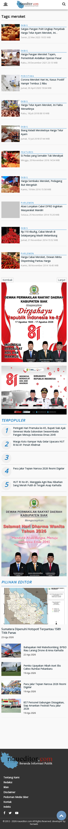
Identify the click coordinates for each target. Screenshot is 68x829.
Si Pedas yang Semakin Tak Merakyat (42, 155)
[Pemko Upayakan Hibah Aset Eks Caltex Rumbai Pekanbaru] (11, 671)
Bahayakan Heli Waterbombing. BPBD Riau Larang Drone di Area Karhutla (45, 649)
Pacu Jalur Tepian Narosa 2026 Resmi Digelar (38, 468)
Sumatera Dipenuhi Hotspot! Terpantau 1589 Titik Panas (31, 631)
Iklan (6, 787)
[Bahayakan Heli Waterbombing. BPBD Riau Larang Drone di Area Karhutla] (11, 653)
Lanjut (61, 280)
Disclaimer (9, 792)
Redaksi (7, 782)
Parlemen (27, 202)
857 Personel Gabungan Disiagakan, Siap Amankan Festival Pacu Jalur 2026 (44, 705)
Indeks (7, 806)
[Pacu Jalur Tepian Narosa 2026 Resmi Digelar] (11, 690)
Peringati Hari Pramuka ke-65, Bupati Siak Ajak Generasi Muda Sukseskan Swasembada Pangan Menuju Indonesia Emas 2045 (39, 431)
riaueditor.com (24, 821)
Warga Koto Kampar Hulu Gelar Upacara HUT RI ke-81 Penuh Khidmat (39, 443)
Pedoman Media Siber (15, 797)
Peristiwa (27, 76)
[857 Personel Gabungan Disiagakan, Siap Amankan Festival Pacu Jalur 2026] (11, 708)
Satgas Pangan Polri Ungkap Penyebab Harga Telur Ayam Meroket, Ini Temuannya (43, 32)
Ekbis (24, 25)
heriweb (34, 824)
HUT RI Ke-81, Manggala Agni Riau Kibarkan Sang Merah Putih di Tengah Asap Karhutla (38, 483)
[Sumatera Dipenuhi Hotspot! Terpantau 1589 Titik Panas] (34, 618)
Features (27, 152)
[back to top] (61, 815)
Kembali (7, 280)
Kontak (7, 801)
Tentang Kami (11, 777)
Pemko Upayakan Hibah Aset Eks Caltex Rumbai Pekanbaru (42, 667)
